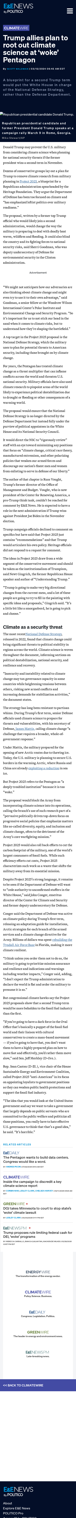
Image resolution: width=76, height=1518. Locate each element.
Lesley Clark (27, 1190)
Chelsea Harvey (44, 1190)
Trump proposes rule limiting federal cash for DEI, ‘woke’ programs (37, 1234)
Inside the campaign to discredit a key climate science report (32, 1183)
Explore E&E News (16, 1508)
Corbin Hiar (12, 1190)
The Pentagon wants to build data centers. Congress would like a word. (36, 1159)
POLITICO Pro (13, 1513)
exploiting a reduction (43, 768)
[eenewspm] (16, 1228)
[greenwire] (14, 1203)
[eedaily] (12, 1152)
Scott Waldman (18, 69)
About (7, 1503)
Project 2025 (28, 181)
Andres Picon (13, 1166)
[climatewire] (16, 1177)
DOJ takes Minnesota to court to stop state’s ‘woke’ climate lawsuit (37, 1210)
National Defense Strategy (43, 634)
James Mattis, (25, 729)
